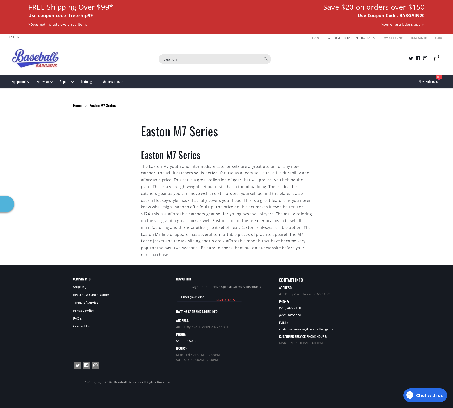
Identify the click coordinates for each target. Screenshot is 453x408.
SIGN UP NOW (225, 300)
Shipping (80, 287)
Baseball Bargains (127, 382)
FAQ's (77, 318)
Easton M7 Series (103, 105)
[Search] (266, 59)
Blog (438, 38)
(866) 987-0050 (290, 315)
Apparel (65, 81)
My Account (393, 38)
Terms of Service (85, 302)
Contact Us (81, 326)
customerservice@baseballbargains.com (310, 329)
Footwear (43, 81)
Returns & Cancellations (91, 295)
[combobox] (215, 59)
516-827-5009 (186, 341)
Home (77, 105)
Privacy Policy (83, 310)
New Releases (428, 81)
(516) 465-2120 (290, 308)
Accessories (111, 81)
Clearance (419, 38)
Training (86, 81)
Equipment (18, 81)
